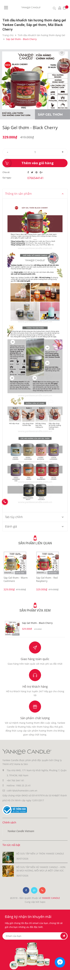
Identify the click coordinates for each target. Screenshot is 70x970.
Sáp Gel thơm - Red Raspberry (47, 579)
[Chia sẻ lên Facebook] (28, 172)
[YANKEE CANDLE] (26, 751)
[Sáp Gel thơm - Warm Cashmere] (15, 563)
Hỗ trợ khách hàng (35, 686)
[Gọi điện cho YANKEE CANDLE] (42, 890)
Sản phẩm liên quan (35, 543)
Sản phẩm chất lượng (35, 718)
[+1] (41, 172)
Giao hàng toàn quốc (35, 659)
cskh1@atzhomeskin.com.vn (22, 790)
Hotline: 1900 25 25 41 (19, 785)
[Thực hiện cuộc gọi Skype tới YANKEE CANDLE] (34, 890)
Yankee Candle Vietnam (20, 831)
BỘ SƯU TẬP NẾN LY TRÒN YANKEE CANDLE (40, 853)
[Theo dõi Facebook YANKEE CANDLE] (26, 890)
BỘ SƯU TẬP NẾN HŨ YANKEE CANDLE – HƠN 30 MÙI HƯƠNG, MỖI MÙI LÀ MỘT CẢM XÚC (40, 869)
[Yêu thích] (62, 52)
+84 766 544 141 (15, 780)
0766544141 (35, 178)
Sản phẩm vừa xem (35, 610)
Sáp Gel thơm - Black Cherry (37, 622)
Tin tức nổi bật (11, 845)
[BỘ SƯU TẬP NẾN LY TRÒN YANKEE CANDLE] (8, 857)
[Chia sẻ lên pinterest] (36, 172)
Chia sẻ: (6, 172)
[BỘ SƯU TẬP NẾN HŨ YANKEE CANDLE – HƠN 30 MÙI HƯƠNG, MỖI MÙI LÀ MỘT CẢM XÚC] (8, 870)
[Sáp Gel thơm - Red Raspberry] (47, 563)
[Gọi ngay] (4, 501)
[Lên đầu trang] (65, 965)
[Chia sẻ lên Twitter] (32, 172)
